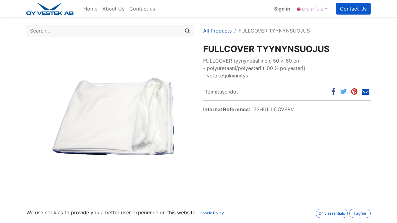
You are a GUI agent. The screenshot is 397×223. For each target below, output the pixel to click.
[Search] (187, 31)
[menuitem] (90, 8)
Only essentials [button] (332, 213)
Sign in (282, 9)
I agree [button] (360, 213)
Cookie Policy (212, 213)
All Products (217, 31)
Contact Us (353, 9)
